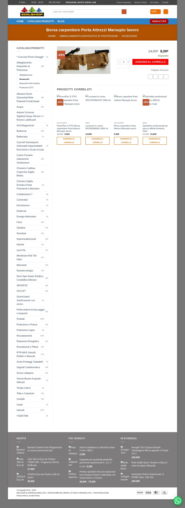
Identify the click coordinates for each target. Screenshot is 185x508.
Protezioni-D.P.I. (26, 87)
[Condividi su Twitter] (155, 76)
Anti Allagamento (25, 125)
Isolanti (20, 244)
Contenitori (22, 200)
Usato (20, 404)
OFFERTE (22, 285)
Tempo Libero (24, 388)
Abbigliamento (25, 75)
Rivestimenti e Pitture (27, 347)
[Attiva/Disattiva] (46, 66)
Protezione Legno (26, 330)
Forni (19, 222)
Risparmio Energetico (28, 341)
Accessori (129, 36)
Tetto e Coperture (25, 393)
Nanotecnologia (25, 270)
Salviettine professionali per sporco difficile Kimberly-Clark (155, 128)
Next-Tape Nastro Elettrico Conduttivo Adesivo (30, 278)
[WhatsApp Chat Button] (177, 500)
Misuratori (22, 265)
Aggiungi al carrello (150, 62)
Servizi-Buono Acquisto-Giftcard (29, 380)
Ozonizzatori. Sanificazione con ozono (26, 300)
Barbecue (22, 131)
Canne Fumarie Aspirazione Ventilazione (25, 159)
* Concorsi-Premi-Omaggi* (30, 57)
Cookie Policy (34, 496)
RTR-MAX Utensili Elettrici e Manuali (26, 354)
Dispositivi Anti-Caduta (29, 83)
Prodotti (21, 319)
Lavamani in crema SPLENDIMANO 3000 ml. (97, 127)
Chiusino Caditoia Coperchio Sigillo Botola (26, 172)
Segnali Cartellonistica (28, 367)
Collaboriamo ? (24, 194)
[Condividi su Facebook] (150, 76)
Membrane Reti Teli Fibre (27, 257)
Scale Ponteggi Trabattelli (30, 362)
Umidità (21, 399)
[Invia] (124, 11)
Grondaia (21, 233)
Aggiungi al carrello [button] (69, 140)
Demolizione (23, 205)
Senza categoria (25, 373)
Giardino (21, 227)
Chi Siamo (154, 2)
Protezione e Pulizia (27, 324)
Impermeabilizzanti (26, 239)
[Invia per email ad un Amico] (160, 76)
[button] (155, 11)
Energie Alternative (26, 216)
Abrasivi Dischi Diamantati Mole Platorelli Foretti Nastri (28, 98)
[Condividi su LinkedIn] (166, 76)
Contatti (165, 2)
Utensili (20, 410)
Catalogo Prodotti (40, 21)
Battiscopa (22, 136)
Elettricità (21, 211)
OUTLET (21, 291)
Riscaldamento (24, 336)
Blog (61, 21)
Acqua (20, 107)
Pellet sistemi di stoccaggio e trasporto (31, 311)
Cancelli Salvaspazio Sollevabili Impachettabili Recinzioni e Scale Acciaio (30, 146)
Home (20, 21)
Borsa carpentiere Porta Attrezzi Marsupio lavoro (125, 127)
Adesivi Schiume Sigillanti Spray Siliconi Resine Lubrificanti (28, 116)
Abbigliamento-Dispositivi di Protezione (89, 36)
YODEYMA (22, 416)
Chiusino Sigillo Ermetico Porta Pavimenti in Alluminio (28, 185)
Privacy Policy (22, 496)
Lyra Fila (21, 250)
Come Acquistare (124, 2)
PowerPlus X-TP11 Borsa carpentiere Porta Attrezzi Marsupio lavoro (68, 128)
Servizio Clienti (140, 2)
